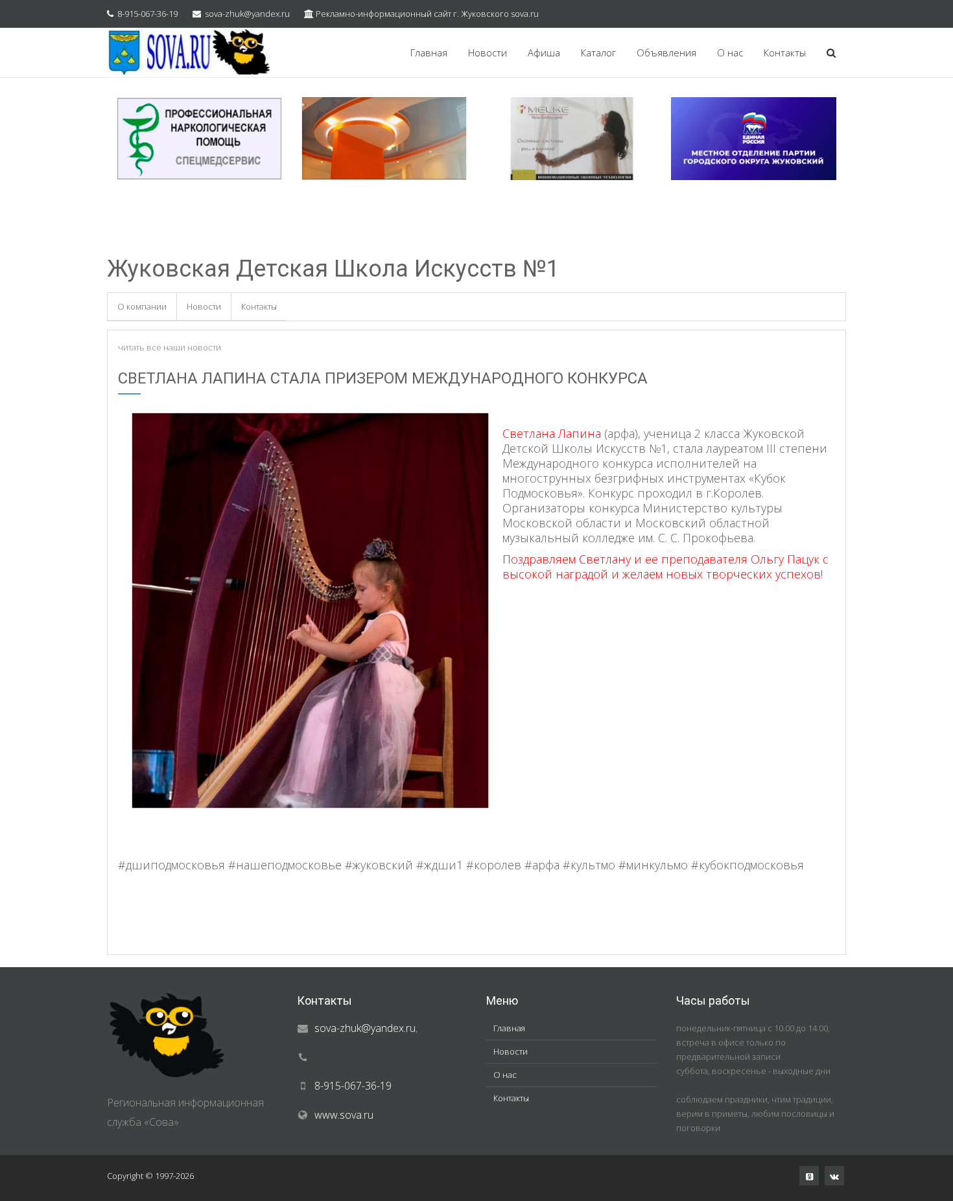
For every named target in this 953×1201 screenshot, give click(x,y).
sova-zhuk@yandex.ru (247, 13)
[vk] (834, 1175)
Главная (428, 52)
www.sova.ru (343, 1115)
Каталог (598, 52)
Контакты (785, 52)
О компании (142, 306)
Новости (487, 52)
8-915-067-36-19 (147, 13)
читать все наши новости (169, 347)
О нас (730, 52)
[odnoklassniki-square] (809, 1175)
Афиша (544, 52)
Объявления (666, 52)
